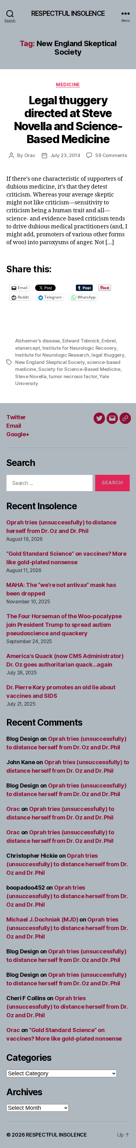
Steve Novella (30, 376)
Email (13, 425)
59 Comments (111, 155)
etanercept (27, 348)
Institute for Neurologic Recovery (79, 348)
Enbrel (108, 341)
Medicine (68, 84)
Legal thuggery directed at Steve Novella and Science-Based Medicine (68, 119)
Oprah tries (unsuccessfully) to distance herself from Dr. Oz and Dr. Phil (67, 864)
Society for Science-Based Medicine (79, 369)
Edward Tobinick (80, 341)
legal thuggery (107, 355)
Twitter (16, 417)
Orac (29, 155)
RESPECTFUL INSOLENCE (68, 13)
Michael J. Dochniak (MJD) (42, 919)
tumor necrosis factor (73, 376)
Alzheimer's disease (37, 341)
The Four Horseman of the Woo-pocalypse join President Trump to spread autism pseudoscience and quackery (64, 625)
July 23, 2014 (65, 155)
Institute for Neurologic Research (52, 355)
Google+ (17, 434)
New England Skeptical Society (50, 362)
